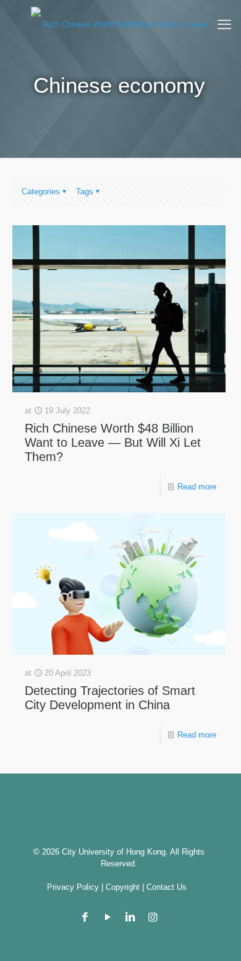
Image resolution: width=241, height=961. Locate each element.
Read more (196, 486)
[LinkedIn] (130, 917)
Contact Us (166, 887)
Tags (84, 191)
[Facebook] (85, 917)
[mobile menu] (224, 24)
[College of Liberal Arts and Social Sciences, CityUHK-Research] (120, 24)
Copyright (123, 887)
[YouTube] (108, 917)
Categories (41, 191)
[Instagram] (153, 917)
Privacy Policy (73, 887)
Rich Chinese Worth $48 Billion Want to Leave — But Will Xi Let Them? (113, 442)
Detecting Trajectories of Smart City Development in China (110, 698)
